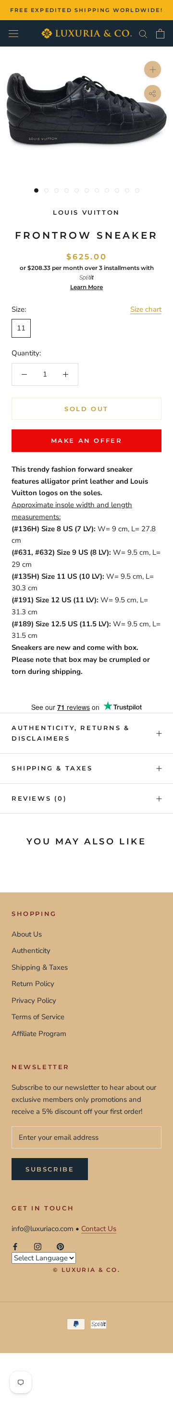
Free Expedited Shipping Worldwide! (86, 10)
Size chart (145, 309)
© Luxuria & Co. (86, 1269)
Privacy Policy (34, 1000)
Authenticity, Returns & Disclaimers (71, 733)
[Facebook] (15, 1246)
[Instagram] (37, 1246)
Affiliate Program (39, 1033)
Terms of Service (38, 1017)
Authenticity (31, 950)
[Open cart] (160, 33)
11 (21, 328)
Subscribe (49, 1169)
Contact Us (98, 1228)
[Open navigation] (13, 33)
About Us (27, 934)
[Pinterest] (60, 1246)
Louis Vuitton (86, 212)
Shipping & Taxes (52, 768)
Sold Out (86, 409)
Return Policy (33, 983)
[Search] (143, 33)
